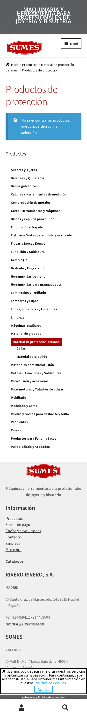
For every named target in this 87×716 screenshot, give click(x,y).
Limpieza (18, 317)
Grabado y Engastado (27, 268)
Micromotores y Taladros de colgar (37, 389)
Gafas (21, 348)
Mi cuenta (14, 549)
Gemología (19, 260)
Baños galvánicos (24, 186)
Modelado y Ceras (24, 406)
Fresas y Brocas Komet (28, 243)
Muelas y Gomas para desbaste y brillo (40, 414)
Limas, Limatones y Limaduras (34, 309)
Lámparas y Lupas (24, 301)
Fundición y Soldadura (28, 251)
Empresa (13, 543)
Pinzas (16, 430)
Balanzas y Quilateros (27, 178)
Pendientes (19, 422)
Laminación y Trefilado (28, 292)
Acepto (44, 689)
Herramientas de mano (28, 276)
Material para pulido (31, 356)
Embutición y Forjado (27, 227)
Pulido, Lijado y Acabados (30, 446)
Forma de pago (18, 524)
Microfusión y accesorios (30, 381)
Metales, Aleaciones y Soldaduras (36, 373)
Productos (29, 64)
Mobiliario (18, 397)
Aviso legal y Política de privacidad (43, 697)
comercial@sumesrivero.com (25, 624)
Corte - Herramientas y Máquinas (35, 211)
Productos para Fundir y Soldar (34, 438)
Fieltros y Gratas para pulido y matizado (41, 235)
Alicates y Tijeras (24, 170)
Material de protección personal (37, 342)
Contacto (13, 537)
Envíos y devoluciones (23, 530)
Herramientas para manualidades (36, 284)
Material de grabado (26, 333)
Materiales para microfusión (32, 365)
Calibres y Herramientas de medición (38, 194)
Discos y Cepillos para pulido (32, 219)
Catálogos (14, 561)
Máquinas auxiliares (26, 325)
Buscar (65, 708)
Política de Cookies (50, 683)
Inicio (15, 64)
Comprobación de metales (31, 202)
